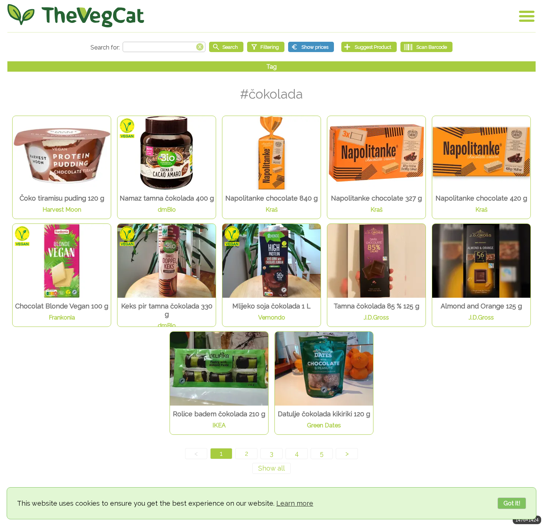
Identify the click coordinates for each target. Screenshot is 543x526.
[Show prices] (311, 47)
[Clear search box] (200, 46)
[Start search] (226, 47)
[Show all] (271, 468)
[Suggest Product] (369, 47)
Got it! (511, 503)
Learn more (294, 503)
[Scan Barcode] (426, 47)
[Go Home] (75, 16)
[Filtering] (265, 47)
